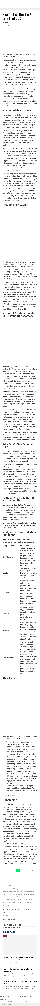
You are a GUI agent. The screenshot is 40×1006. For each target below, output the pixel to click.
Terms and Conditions (18, 997)
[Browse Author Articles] (6, 880)
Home (2, 997)
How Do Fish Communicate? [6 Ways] (14, 919)
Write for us (29, 997)
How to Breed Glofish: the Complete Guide (18, 957)
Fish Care (5, 22)
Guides (4, 936)
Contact (13, 999)
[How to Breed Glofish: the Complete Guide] (20, 945)
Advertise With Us (5, 999)
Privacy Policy (8, 997)
